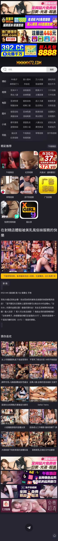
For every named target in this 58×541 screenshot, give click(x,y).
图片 (4, 113)
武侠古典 (52, 122)
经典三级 (27, 105)
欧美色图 (39, 111)
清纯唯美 (27, 116)
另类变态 (52, 105)
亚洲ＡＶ (14, 90)
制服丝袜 (14, 105)
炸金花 (27, 84)
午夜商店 (27, 133)
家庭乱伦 (27, 122)
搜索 (52, 69)
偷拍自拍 (27, 101)
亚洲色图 (27, 111)
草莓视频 (39, 133)
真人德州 (27, 79)
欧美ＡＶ (39, 90)
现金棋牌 (39, 84)
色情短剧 (27, 137)
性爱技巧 (52, 127)
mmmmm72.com (29, 62)
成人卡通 (39, 101)
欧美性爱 (52, 101)
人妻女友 (39, 122)
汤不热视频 (52, 133)
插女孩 (14, 133)
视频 (4, 92)
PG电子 (14, 79)
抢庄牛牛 (52, 84)
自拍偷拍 (27, 90)
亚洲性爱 (14, 101)
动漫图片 (52, 111)
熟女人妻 (14, 94)
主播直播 (39, 94)
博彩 (4, 81)
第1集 (5, 283)
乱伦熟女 (39, 105)
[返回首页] (54, 535)
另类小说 (27, 127)
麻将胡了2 (14, 84)
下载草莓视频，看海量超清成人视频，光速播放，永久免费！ (29, 276)
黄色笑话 (39, 127)
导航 (4, 135)
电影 (4, 102)
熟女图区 (39, 116)
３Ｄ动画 (52, 90)
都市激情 (14, 122)
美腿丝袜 (14, 116)
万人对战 (39, 79)
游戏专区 (52, 79)
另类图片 (52, 116)
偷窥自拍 (14, 111)
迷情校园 (14, 127)
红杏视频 (14, 137)
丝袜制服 (27, 94)
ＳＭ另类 (52, 94)
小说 (4, 124)
